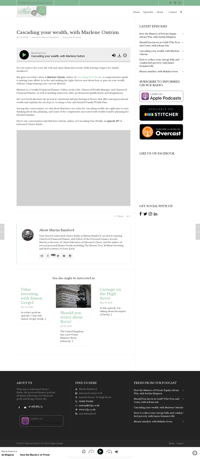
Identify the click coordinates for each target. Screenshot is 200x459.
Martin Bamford (50, 37)
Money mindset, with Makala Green (158, 71)
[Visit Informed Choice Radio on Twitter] (145, 214)
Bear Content (57, 443)
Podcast (77, 37)
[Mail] (42, 256)
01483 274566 (86, 401)
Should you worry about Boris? (71, 317)
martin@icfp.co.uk (68, 3)
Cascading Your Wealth (89, 77)
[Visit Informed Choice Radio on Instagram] (150, 214)
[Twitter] (58, 256)
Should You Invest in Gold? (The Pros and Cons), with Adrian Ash (159, 44)
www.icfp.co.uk (87, 409)
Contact (180, 443)
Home (171, 443)
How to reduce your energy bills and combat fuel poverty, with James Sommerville (159, 62)
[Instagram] (70, 256)
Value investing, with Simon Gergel (31, 296)
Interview (67, 37)
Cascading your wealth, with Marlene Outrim (159, 53)
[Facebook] (48, 256)
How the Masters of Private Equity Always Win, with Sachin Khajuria (157, 35)
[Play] (25, 55)
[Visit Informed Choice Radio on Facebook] (140, 214)
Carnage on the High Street (110, 293)
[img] (125, 55)
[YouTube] (64, 256)
